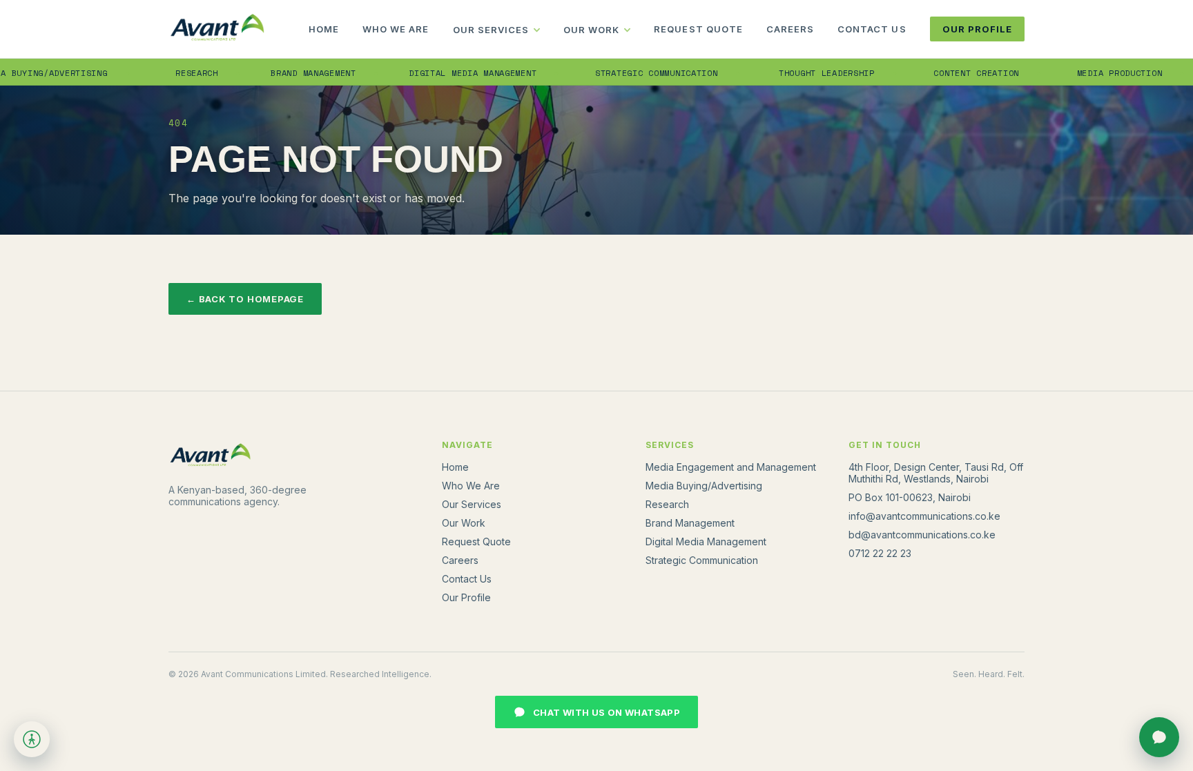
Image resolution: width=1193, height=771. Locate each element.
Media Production (1097, 73)
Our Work (591, 29)
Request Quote (698, 29)
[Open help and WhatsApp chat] (1159, 737)
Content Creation (953, 73)
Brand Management (290, 73)
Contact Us (871, 29)
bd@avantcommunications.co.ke (922, 534)
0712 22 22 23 (879, 553)
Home (324, 29)
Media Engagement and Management (731, 467)
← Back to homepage (245, 298)
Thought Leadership (804, 73)
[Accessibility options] (32, 739)
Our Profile (977, 29)
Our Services (491, 29)
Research (174, 73)
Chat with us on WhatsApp (606, 712)
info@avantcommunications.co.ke (924, 516)
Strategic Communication (633, 73)
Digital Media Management (449, 73)
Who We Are (395, 29)
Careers (790, 29)
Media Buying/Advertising (704, 485)
